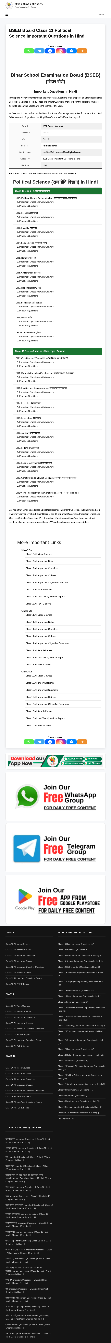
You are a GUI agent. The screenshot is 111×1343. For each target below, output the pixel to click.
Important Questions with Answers (36, 201)
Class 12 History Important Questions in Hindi (78, 1055)
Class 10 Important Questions (71, 950)
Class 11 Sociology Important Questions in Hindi (80, 1025)
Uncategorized (64, 1118)
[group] (55, 182)
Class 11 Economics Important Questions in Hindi (80, 972)
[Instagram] (61, 50)
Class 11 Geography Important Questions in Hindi (80, 981)
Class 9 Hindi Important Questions (73, 1090)
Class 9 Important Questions (71, 1095)
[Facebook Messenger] (71, 50)
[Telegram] (39, 50)
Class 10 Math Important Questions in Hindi (78, 955)
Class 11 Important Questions (71, 1002)
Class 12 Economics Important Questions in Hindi (80, 1031)
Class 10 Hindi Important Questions (74, 944)
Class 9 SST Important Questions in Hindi (77, 1113)
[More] (82, 50)
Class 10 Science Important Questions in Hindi (79, 961)
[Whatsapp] (29, 50)
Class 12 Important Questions (71, 1060)
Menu (101, 14)
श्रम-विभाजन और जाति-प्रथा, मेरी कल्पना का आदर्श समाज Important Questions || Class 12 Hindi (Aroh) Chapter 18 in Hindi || (28, 1178)
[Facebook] (50, 50)
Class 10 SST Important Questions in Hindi (77, 967)
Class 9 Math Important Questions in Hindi (77, 1101)
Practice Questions (28, 205)
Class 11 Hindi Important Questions (74, 990)
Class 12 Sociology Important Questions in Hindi (80, 1084)
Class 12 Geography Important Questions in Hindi (80, 1040)
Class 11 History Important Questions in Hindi (78, 996)
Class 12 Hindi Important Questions (74, 1049)
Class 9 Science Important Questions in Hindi (78, 1107)
